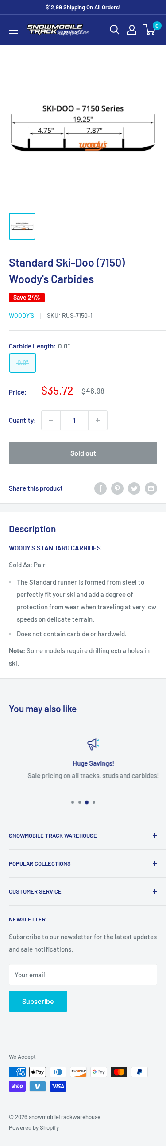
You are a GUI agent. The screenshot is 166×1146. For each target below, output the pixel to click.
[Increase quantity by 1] (98, 420)
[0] (149, 29)
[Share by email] (151, 488)
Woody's (21, 315)
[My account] (131, 30)
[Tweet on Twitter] (134, 488)
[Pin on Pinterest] (117, 488)
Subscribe (38, 1001)
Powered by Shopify (34, 1127)
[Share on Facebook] (100, 488)
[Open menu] (13, 30)
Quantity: (22, 420)
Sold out (83, 453)
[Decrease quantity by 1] (51, 420)
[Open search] (115, 30)
